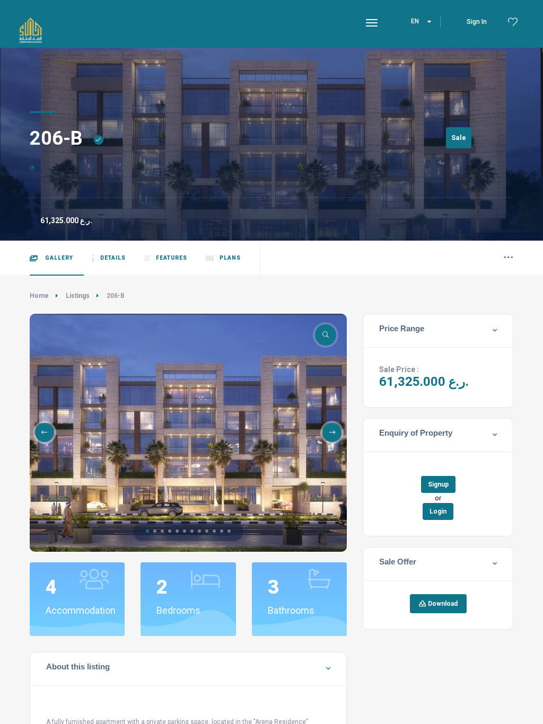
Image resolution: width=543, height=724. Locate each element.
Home (39, 295)
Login (438, 511)
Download (442, 603)
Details (113, 258)
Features (171, 258)
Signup (438, 484)
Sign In (477, 21)
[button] (147, 531)
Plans (230, 258)
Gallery (58, 258)
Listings (78, 295)
